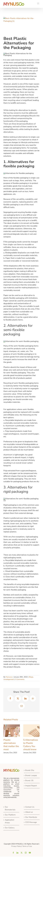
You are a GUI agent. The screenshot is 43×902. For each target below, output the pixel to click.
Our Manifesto (31, 817)
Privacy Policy (16, 846)
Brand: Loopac (31, 775)
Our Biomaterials (10, 808)
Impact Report (31, 785)
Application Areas (9, 821)
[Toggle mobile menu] (38, 3)
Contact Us (29, 807)
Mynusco (9, 677)
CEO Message (31, 822)
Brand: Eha (29, 770)
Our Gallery (9, 827)
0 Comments (19, 679)
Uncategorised (8, 679)
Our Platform (10, 815)
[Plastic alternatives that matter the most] (11, 725)
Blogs (31, 677)
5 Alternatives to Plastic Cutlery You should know (30, 744)
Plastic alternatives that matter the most (11, 744)
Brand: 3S (29, 780)
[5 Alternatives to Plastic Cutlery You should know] (31, 725)
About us (29, 812)
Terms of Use (27, 846)
